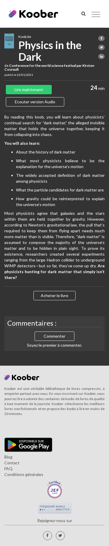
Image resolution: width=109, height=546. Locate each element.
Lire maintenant (29, 89)
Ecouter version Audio (35, 101)
